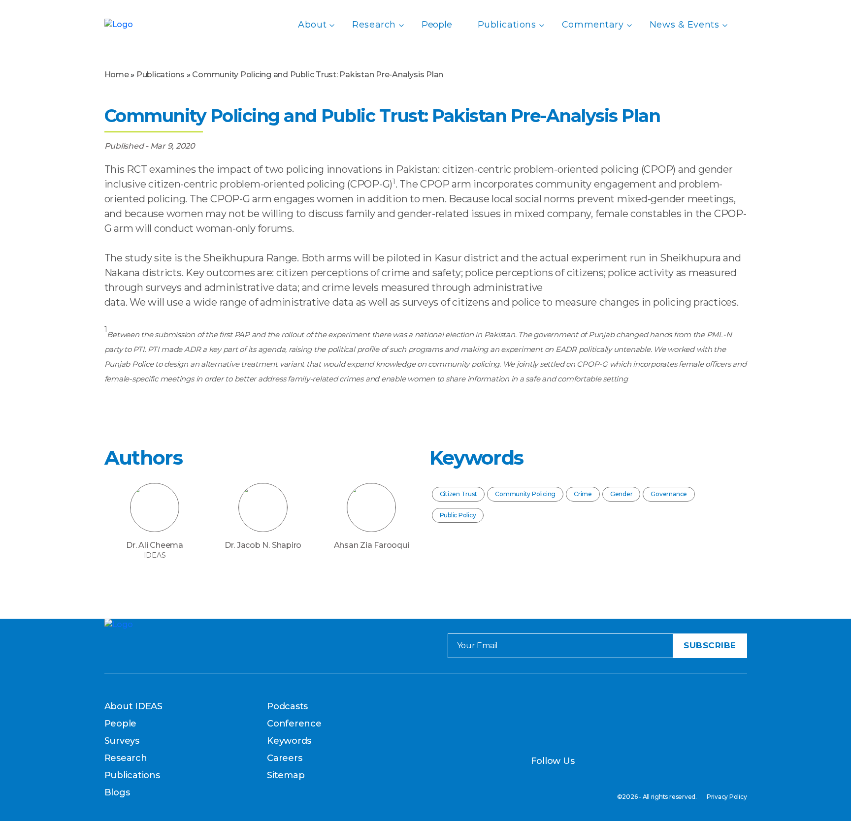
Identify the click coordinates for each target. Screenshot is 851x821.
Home (116, 74)
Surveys (121, 740)
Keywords (289, 740)
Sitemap (285, 775)
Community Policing (525, 494)
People (437, 24)
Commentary (593, 24)
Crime (583, 494)
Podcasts (287, 706)
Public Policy (458, 515)
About (312, 24)
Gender (621, 494)
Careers (284, 758)
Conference (294, 723)
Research (374, 24)
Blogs (117, 792)
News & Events (685, 24)
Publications (507, 24)
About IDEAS (133, 706)
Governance (669, 494)
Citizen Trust (458, 494)
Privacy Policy (727, 796)
